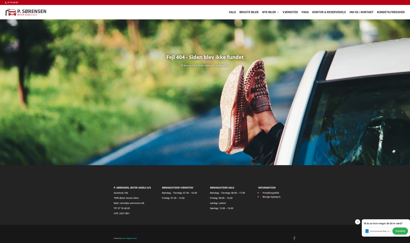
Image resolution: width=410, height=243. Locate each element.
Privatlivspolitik (271, 192)
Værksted (290, 12)
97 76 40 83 (13, 2)
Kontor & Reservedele (329, 12)
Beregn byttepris (272, 196)
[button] (386, 228)
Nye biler (269, 12)
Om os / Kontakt (361, 12)
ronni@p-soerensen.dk (132, 203)
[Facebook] (294, 239)
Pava (305, 12)
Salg (232, 12)
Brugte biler (249, 12)
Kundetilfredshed (391, 12)
